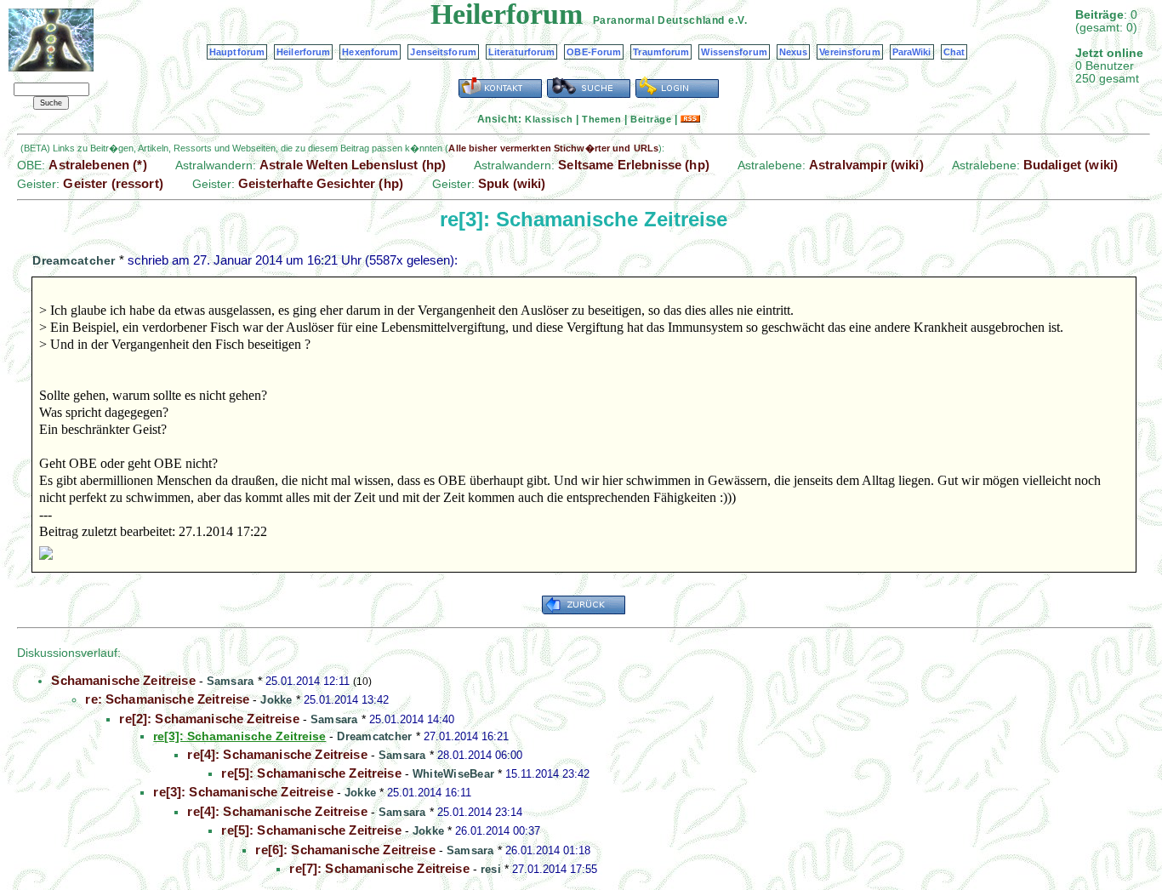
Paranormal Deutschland (659, 20)
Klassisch (548, 119)
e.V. (737, 20)
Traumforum (661, 52)
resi (491, 869)
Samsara (230, 681)
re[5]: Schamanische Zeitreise (311, 773)
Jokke (276, 699)
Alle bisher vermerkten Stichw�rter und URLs (553, 148)
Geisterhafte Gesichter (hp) (320, 183)
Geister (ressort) (113, 183)
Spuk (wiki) (512, 183)
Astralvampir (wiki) (866, 164)
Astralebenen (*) (97, 164)
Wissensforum (733, 52)
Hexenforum (370, 52)
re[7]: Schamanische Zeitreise (379, 868)
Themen (601, 119)
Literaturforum (521, 52)
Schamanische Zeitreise (123, 680)
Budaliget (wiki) (1070, 164)
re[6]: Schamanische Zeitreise (345, 849)
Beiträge (650, 119)
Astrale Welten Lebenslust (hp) (353, 164)
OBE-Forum (594, 52)
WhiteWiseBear (453, 773)
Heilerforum (303, 52)
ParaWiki (911, 52)
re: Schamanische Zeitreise (167, 699)
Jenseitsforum (443, 52)
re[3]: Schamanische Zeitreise (243, 791)
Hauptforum (237, 52)
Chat (954, 52)
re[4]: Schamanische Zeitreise (277, 754)
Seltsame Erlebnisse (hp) (633, 164)
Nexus (793, 52)
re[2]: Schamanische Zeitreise (209, 718)
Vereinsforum (849, 52)
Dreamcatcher (73, 260)
